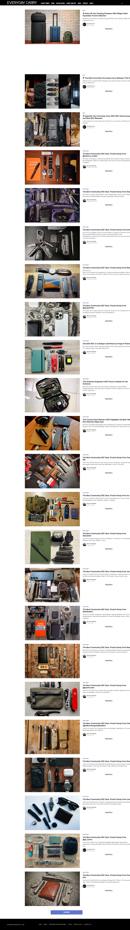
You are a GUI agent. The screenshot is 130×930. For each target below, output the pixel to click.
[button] (122, 3)
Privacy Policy (78, 924)
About (45, 924)
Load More (66, 912)
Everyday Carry (91, 23)
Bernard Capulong (91, 165)
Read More (108, 29)
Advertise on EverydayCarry (57, 924)
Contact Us (87, 924)
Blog (40, 924)
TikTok (70, 924)
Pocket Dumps (86, 151)
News (84, 10)
